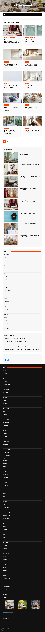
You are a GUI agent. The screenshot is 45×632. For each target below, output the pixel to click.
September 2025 (6, 389)
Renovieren (12, 37)
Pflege (5, 306)
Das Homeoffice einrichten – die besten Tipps (22, 346)
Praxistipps (32, 37)
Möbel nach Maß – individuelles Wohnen (17, 341)
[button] (2, 629)
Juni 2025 (5, 397)
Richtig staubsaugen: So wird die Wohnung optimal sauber (23, 343)
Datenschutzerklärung (7, 620)
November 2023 (6, 449)
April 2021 (5, 534)
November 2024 (6, 417)
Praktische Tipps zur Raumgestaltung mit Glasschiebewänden (9, 132)
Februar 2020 (6, 572)
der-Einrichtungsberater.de (22, 5)
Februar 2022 (6, 507)
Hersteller (6, 284)
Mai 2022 (5, 499)
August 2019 (5, 589)
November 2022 (6, 482)
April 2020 (5, 567)
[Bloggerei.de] (5, 611)
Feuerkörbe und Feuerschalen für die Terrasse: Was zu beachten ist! (24, 349)
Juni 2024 (5, 430)
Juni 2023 (5, 463)
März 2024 (5, 438)
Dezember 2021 (6, 512)
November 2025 (6, 384)
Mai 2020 (5, 564)
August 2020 (5, 556)
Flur (5, 273)
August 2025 (5, 392)
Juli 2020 (5, 559)
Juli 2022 (5, 493)
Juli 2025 (5, 395)
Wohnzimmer (7, 328)
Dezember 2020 (6, 545)
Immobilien (6, 287)
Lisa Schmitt (6, 343)
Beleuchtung (7, 262)
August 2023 (5, 458)
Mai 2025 (5, 400)
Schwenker (6, 349)
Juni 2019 (5, 594)
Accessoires (6, 254)
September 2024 (6, 422)
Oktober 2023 (6, 452)
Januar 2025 (5, 411)
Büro (5, 268)
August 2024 (5, 425)
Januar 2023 (5, 477)
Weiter (15, 141)
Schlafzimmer (7, 314)
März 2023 (5, 471)
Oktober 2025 (6, 386)
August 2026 (5, 370)
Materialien (7, 37)
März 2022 (5, 504)
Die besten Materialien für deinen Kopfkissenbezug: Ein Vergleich (11, 109)
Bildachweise (6, 618)
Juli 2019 (5, 592)
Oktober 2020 (6, 551)
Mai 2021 (5, 531)
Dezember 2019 (6, 578)
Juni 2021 (5, 529)
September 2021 (6, 520)
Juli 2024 (5, 427)
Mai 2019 (5, 597)
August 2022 (5, 490)
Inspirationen (7, 290)
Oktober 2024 (6, 419)
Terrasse (6, 320)
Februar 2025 (6, 408)
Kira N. (5, 341)
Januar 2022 (5, 510)
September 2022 (6, 488)
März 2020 (5, 570)
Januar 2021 (5, 542)
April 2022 (5, 501)
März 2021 (5, 537)
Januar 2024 (5, 444)
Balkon (5, 260)
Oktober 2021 (6, 518)
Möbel (5, 303)
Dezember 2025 (6, 381)
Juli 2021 (5, 526)
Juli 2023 (5, 460)
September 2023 (6, 455)
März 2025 (5, 406)
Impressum (5, 623)
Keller (5, 292)
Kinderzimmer (7, 295)
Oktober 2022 (6, 485)
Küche (5, 298)
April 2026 (5, 373)
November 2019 (6, 581)
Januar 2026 (5, 378)
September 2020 (6, 553)
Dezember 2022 (6, 479)
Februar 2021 (6, 540)
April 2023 (5, 469)
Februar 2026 (6, 376)
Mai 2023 (5, 466)
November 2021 (6, 515)
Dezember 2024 (6, 414)
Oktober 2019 (6, 583)
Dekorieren (6, 271)
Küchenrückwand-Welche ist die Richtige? (21, 338)
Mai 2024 (5, 433)
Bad (5, 257)
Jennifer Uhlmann (8, 346)
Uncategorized (7, 323)
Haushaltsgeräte (7, 282)
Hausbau (6, 279)
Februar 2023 (6, 474)
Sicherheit (6, 317)
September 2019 (6, 586)
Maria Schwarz (7, 338)
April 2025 (5, 403)
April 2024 (5, 436)
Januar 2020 (5, 575)
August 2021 (5, 523)
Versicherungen (7, 325)
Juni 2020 (5, 561)
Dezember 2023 (6, 447)
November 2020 (6, 548)
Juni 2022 (5, 496)
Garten (5, 276)
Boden (5, 265)
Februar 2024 (6, 441)
